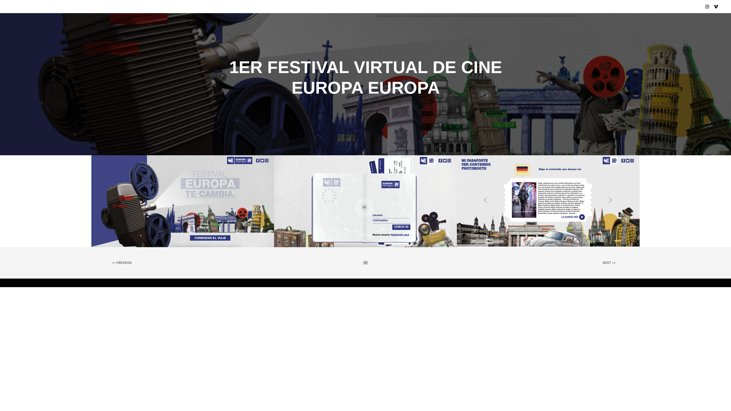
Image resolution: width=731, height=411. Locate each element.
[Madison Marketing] (30, 6)
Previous (124, 263)
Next (607, 263)
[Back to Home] (365, 263)
